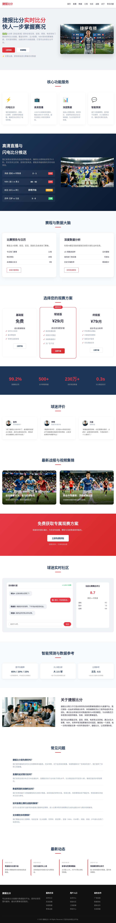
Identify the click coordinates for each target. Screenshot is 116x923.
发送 (67, 624)
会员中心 (73, 898)
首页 (69, 4)
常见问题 (110, 4)
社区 (91, 4)
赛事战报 (49, 909)
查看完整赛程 (14, 270)
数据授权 (97, 902)
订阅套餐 (73, 905)
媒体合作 (97, 905)
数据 (80, 4)
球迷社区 (73, 902)
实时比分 (49, 898)
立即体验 (9, 50)
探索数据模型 (71, 270)
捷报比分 (7, 3)
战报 (97, 4)
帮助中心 (73, 909)
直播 (74, 4)
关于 (103, 4)
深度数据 (49, 905)
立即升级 (58, 351)
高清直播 (49, 902)
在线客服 (97, 909)
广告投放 (97, 898)
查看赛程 (23, 50)
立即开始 (20, 346)
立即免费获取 (58, 538)
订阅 (86, 4)
